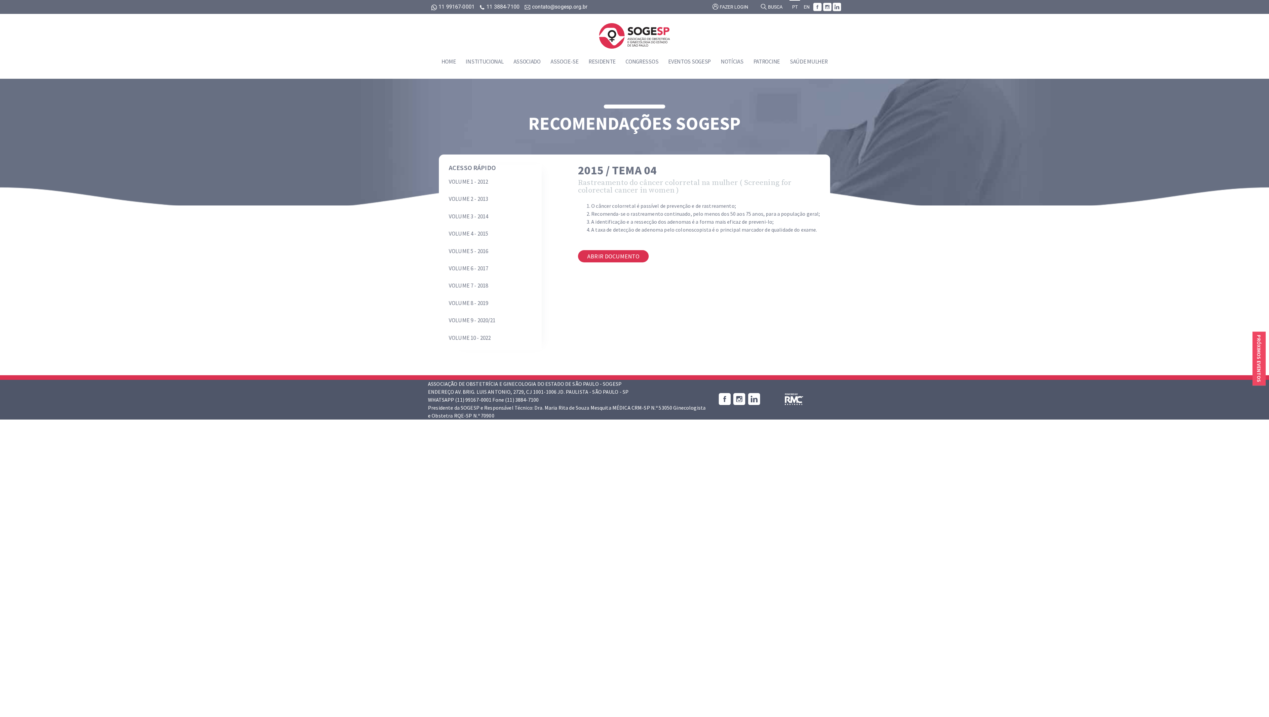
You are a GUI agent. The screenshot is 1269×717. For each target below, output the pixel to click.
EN (807, 7)
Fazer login (733, 7)
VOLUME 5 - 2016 (468, 251)
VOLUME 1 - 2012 (468, 181)
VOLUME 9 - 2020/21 (472, 320)
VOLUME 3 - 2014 (468, 216)
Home (449, 61)
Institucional (484, 61)
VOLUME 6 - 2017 (468, 268)
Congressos (642, 61)
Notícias (732, 61)
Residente (602, 61)
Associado (527, 61)
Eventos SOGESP (689, 61)
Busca (775, 7)
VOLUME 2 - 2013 (468, 199)
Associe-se (565, 61)
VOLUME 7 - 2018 (468, 285)
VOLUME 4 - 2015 (468, 233)
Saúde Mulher (808, 61)
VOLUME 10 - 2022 (470, 338)
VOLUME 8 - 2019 (468, 303)
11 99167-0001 (456, 7)
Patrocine (766, 61)
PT (795, 7)
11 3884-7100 (503, 7)
